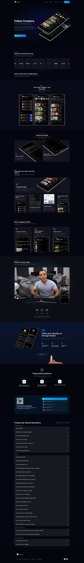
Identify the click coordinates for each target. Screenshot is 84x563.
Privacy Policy (18, 559)
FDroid (30, 408)
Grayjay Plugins (25, 559)
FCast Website (39, 559)
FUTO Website (32, 559)
